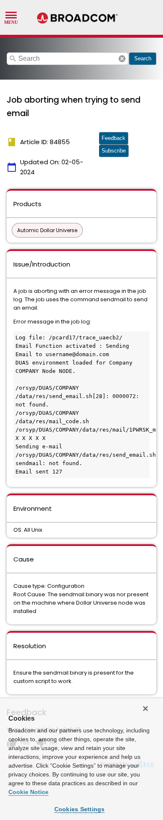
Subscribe (114, 150)
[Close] (145, 708)
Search (142, 58)
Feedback (113, 138)
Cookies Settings (79, 809)
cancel (122, 58)
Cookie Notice (28, 792)
